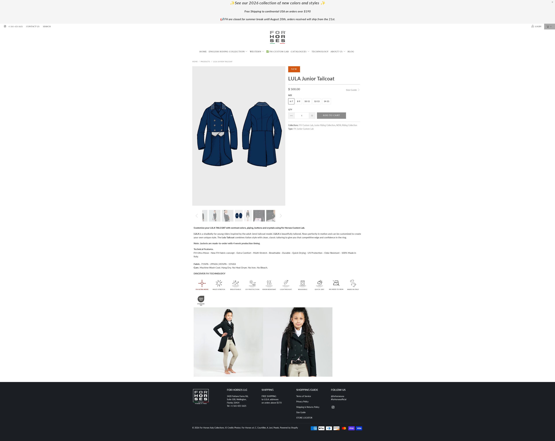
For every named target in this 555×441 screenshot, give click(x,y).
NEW (338, 125)
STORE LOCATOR (304, 417)
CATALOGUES (299, 51)
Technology (320, 51)
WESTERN (256, 51)
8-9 (298, 101)
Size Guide (351, 89)
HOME (203, 51)
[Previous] (197, 136)
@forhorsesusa (337, 396)
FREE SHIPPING (269, 396)
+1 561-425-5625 (15, 26)
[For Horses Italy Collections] (277, 38)
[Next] (280, 136)
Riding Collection (349, 125)
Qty (290, 109)
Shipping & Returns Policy (307, 407)
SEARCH (47, 26)
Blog (351, 51)
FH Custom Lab (306, 125)
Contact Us (32, 26)
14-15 (326, 101)
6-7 (291, 101)
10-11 (307, 101)
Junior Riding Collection (324, 125)
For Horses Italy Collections (212, 427)
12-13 (317, 101)
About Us (337, 51)
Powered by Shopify (289, 427)
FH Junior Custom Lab (304, 129)
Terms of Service (303, 396)
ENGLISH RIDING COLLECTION (227, 51)
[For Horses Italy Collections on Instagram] (5, 26)
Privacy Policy (302, 401)
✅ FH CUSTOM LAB (277, 51)
